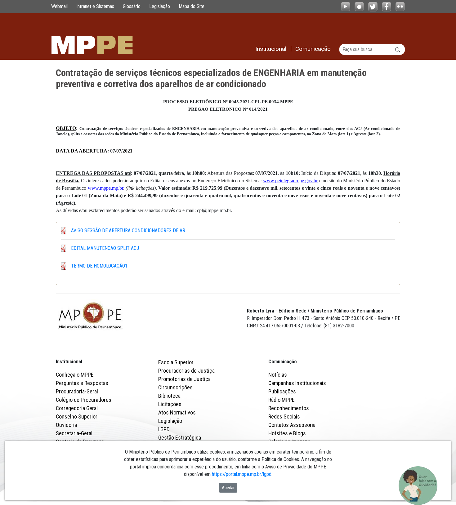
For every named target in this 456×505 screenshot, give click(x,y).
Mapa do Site (191, 6)
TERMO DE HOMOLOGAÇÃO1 (99, 266)
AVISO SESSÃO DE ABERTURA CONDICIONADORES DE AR (128, 230)
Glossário (132, 6)
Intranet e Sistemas (95, 6)
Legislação (159, 6)
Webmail (59, 6)
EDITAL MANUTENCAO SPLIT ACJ (105, 248)
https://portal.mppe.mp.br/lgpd (241, 474)
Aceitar (228, 487)
